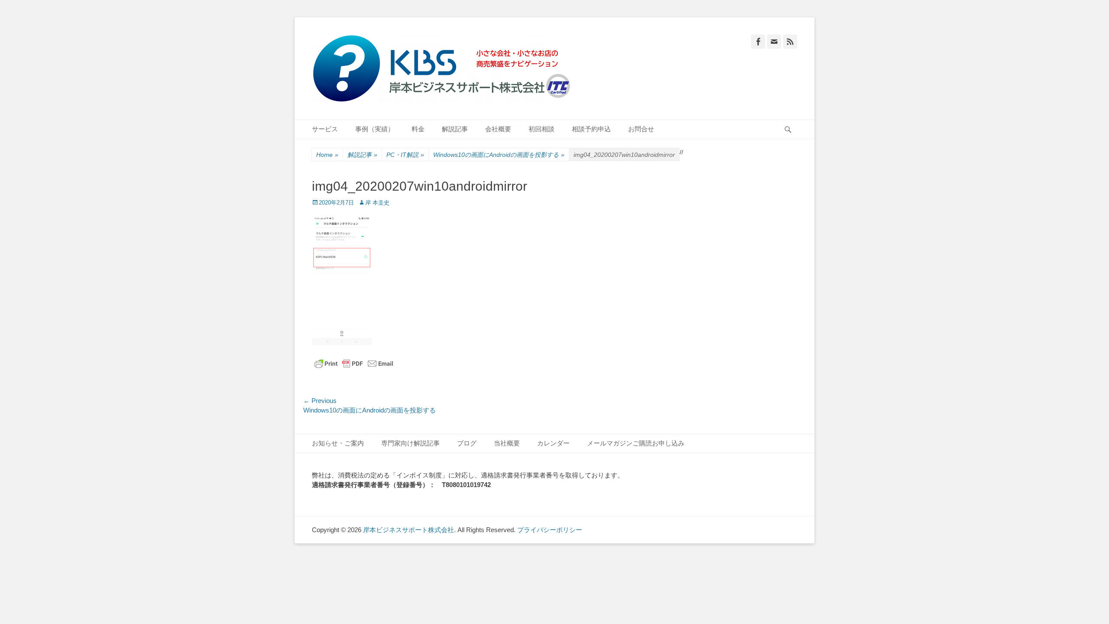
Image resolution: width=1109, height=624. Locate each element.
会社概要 (498, 129)
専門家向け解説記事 (410, 443)
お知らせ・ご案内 (338, 443)
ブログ (467, 443)
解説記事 (455, 129)
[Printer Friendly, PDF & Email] (354, 363)
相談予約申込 (591, 129)
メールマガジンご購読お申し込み (635, 443)
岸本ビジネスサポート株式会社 (408, 529)
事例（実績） (374, 129)
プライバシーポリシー (549, 529)
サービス (325, 129)
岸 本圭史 (377, 202)
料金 (418, 129)
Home (327, 154)
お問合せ (641, 129)
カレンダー (553, 443)
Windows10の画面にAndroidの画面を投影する (498, 154)
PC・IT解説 (405, 154)
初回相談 (541, 129)
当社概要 (507, 443)
